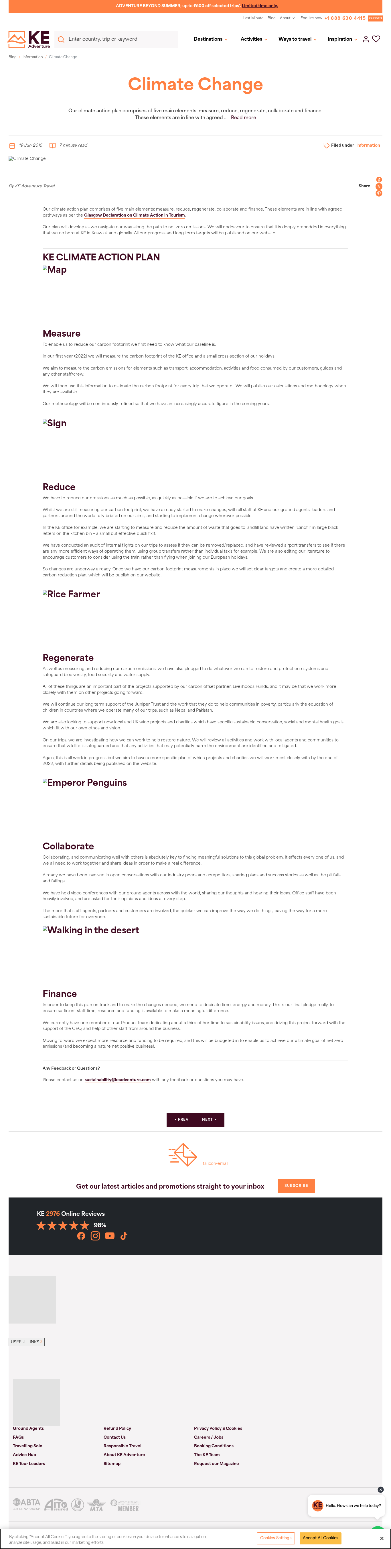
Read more (243, 118)
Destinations (208, 39)
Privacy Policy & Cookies (218, 1429)
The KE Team (207, 1455)
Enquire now (311, 18)
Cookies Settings (276, 1538)
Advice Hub (24, 1455)
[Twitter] (377, 186)
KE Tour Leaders (29, 1464)
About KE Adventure (124, 1455)
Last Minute (253, 18)
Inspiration (340, 39)
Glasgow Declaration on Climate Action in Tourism (134, 215)
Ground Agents (28, 1429)
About (285, 18)
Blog (272, 18)
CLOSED (375, 18)
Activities (251, 39)
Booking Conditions (214, 1446)
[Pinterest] (377, 193)
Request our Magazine (216, 1464)
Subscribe (297, 1186)
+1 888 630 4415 (345, 19)
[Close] (382, 1538)
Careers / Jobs (208, 1438)
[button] (376, 39)
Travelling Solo (27, 1446)
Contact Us (115, 1438)
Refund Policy (117, 1429)
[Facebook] (377, 179)
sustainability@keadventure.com (118, 1080)
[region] (195, 1539)
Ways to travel (295, 39)
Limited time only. (260, 6)
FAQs (18, 1438)
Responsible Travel (122, 1446)
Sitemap (112, 1464)
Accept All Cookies (320, 1538)
